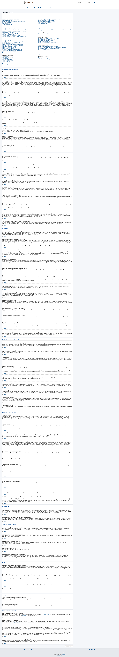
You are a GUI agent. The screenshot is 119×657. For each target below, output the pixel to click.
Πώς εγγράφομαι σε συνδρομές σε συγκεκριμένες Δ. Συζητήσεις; (48, 48)
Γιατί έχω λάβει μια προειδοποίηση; (8, 48)
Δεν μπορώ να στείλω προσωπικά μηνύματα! (45, 27)
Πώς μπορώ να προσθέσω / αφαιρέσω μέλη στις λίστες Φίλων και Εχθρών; (50, 34)
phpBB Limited (46, 614)
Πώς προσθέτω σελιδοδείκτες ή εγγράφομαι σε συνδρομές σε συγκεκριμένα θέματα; (52, 47)
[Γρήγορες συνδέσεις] (95, 7)
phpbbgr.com (63, 654)
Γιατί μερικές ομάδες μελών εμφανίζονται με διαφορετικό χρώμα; (48, 21)
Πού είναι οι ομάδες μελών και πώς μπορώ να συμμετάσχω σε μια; (49, 19)
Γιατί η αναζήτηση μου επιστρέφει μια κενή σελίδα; (46, 40)
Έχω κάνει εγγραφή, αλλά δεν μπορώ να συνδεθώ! (10, 19)
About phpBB (24, 615)
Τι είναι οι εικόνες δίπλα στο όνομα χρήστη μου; (10, 33)
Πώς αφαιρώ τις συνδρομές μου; (43, 49)
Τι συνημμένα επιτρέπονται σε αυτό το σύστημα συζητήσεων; (48, 53)
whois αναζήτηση (30, 629)
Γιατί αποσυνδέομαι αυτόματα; (7, 23)
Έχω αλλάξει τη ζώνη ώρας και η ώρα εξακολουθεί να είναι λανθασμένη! (14, 31)
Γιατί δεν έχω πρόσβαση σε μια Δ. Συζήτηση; (9, 46)
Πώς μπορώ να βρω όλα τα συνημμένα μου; (45, 54)
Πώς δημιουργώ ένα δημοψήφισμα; (8, 43)
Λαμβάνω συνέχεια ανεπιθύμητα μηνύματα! (45, 28)
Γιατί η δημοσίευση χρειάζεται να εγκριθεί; (9, 51)
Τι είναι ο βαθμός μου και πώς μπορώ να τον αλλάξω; (11, 35)
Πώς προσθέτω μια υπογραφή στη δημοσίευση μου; (11, 42)
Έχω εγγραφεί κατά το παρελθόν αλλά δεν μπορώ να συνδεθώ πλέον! (13, 21)
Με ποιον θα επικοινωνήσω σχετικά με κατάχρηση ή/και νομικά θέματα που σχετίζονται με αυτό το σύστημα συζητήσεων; (54, 60)
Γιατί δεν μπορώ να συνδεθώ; (7, 20)
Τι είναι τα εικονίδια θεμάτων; (7, 64)
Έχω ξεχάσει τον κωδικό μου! (7, 22)
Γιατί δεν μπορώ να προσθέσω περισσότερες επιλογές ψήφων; (12, 44)
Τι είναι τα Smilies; (5, 58)
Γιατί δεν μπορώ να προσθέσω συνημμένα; (9, 47)
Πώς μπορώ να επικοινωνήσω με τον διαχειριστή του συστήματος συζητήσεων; (51, 61)
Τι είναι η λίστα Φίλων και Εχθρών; (43, 33)
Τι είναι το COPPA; (5, 17)
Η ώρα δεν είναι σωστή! (6, 30)
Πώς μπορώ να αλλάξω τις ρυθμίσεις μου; (9, 28)
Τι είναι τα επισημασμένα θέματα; (7, 62)
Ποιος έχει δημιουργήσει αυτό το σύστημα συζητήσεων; (47, 57)
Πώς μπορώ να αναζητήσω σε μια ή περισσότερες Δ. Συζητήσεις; (48, 38)
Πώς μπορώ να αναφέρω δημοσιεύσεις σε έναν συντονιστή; (12, 49)
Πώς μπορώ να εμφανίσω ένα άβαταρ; (8, 34)
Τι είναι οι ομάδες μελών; (42, 18)
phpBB (22, 190)
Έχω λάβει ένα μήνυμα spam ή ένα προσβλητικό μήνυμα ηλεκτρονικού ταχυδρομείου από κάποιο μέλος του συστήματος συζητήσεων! (55, 30)
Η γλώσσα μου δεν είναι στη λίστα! (8, 32)
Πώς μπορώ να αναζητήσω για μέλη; (44, 41)
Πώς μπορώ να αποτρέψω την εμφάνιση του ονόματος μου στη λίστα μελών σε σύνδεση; (17, 29)
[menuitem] (92, 3)
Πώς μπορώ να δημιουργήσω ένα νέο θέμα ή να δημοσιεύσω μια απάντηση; (14, 40)
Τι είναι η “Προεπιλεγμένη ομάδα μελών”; (45, 22)
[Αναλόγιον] (28, 2)
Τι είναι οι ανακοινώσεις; (6, 61)
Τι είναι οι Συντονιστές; (41, 17)
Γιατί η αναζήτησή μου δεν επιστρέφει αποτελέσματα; (46, 39)
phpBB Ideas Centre (16, 622)
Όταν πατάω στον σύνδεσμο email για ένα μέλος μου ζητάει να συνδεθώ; (14, 36)
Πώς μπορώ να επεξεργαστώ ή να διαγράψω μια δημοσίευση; (12, 41)
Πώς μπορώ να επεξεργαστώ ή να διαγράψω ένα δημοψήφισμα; (12, 45)
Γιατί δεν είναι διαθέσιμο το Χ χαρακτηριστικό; (45, 58)
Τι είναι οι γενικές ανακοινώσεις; (7, 60)
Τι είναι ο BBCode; (5, 56)
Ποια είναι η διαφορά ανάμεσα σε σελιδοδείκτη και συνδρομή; (48, 46)
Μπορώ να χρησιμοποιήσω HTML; (8, 57)
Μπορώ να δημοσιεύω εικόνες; (7, 59)
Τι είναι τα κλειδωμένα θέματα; (7, 63)
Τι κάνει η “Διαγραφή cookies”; (7, 24)
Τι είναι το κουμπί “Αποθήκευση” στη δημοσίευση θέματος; (12, 50)
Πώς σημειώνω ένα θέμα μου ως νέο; (8, 52)
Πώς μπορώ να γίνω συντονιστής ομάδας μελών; (46, 20)
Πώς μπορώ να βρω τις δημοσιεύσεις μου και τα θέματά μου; (48, 42)
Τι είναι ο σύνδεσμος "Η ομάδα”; (43, 23)
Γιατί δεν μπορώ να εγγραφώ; (7, 18)
